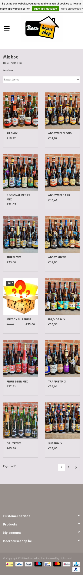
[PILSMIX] (20, 110)
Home (6, 63)
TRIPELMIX (14, 257)
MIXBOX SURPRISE (19, 319)
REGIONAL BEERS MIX (18, 197)
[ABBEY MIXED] (62, 234)
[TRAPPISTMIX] (62, 358)
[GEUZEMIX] (20, 420)
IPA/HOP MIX (56, 319)
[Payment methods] (9, 563)
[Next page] (76, 467)
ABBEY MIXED (57, 257)
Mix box (17, 63)
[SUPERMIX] (62, 420)
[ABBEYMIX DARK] (62, 172)
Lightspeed (66, 558)
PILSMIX (12, 133)
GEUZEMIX (14, 443)
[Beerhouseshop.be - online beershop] (48, 28)
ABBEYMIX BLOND (60, 133)
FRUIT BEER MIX (17, 381)
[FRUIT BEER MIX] (20, 358)
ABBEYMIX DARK (59, 195)
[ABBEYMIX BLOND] (62, 110)
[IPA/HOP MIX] (62, 296)
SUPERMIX (55, 443)
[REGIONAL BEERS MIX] (20, 172)
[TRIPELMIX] (20, 234)
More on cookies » (72, 8)
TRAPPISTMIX (57, 381)
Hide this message (45, 8)
